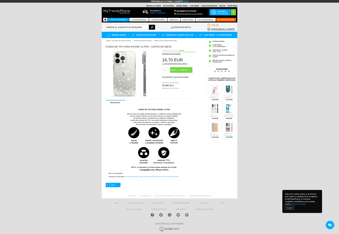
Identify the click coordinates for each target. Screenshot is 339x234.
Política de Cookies (159, 209)
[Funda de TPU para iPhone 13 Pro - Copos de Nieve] (129, 97)
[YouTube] (178, 215)
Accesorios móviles (131, 176)
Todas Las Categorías (118, 19)
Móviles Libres (188, 19)
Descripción (115, 102)
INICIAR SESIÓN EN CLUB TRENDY (189, 14)
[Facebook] (152, 215)
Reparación (174, 19)
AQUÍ (186, 1)
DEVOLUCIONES (168, 6)
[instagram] (186, 215)
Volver (109, 40)
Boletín (222, 6)
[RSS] (169, 215)
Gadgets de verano (227, 19)
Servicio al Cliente (153, 6)
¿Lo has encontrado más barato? (175, 63)
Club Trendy (194, 6)
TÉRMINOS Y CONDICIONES (204, 209)
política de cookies (298, 204)
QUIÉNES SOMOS (182, 6)
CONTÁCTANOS (232, 6)
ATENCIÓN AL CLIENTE (135, 203)
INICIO (117, 203)
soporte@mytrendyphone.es (200, 196)
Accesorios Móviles (139, 19)
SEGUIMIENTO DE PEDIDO (181, 203)
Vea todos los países (134, 209)
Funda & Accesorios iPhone (147, 176)
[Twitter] (161, 215)
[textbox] (130, 27)
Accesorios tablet (158, 19)
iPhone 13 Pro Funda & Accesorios (168, 176)
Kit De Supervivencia (205, 19)
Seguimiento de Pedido (186, 11)
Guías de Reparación (209, 6)
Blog (222, 203)
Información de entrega (171, 54)
